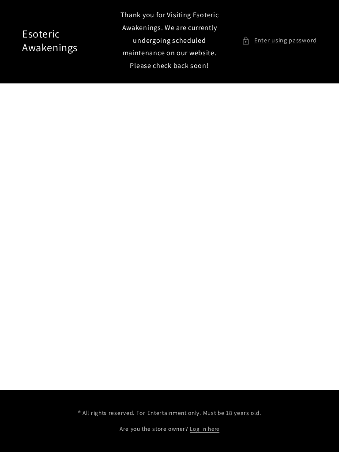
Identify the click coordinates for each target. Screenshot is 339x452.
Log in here (204, 429)
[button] (279, 40)
